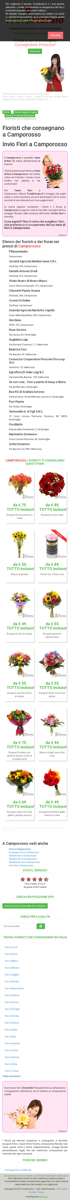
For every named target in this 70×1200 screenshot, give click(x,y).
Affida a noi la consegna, (35, 42)
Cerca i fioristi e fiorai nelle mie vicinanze (25, 906)
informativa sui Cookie (17, 20)
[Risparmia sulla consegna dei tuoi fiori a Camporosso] (35, 73)
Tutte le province (11, 1076)
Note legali (62, 1189)
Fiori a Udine (11, 1029)
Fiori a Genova (12, 1057)
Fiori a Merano (12, 967)
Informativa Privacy (42, 20)
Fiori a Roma (11, 954)
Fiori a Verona (12, 1002)
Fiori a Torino (11, 1050)
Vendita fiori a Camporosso (23, 855)
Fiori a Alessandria (14, 988)
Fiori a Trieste (12, 1071)
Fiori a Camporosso (20, 849)
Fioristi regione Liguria (26, 112)
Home (7, 112)
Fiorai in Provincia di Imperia (20, 115)
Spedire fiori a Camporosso (23, 859)
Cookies (32, 1192)
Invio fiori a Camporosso (21, 865)
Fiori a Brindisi (12, 981)
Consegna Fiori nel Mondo (18, 1170)
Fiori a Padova (12, 995)
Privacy (41, 1192)
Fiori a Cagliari (12, 974)
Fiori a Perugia (12, 1009)
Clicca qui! (35, 51)
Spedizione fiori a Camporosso (24, 862)
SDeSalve (43, 1196)
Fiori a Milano (11, 961)
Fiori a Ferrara (12, 1016)
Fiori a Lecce (11, 947)
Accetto (55, 35)
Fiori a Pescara (12, 1043)
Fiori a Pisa (10, 1036)
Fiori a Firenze (12, 1023)
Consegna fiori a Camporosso (24, 852)
